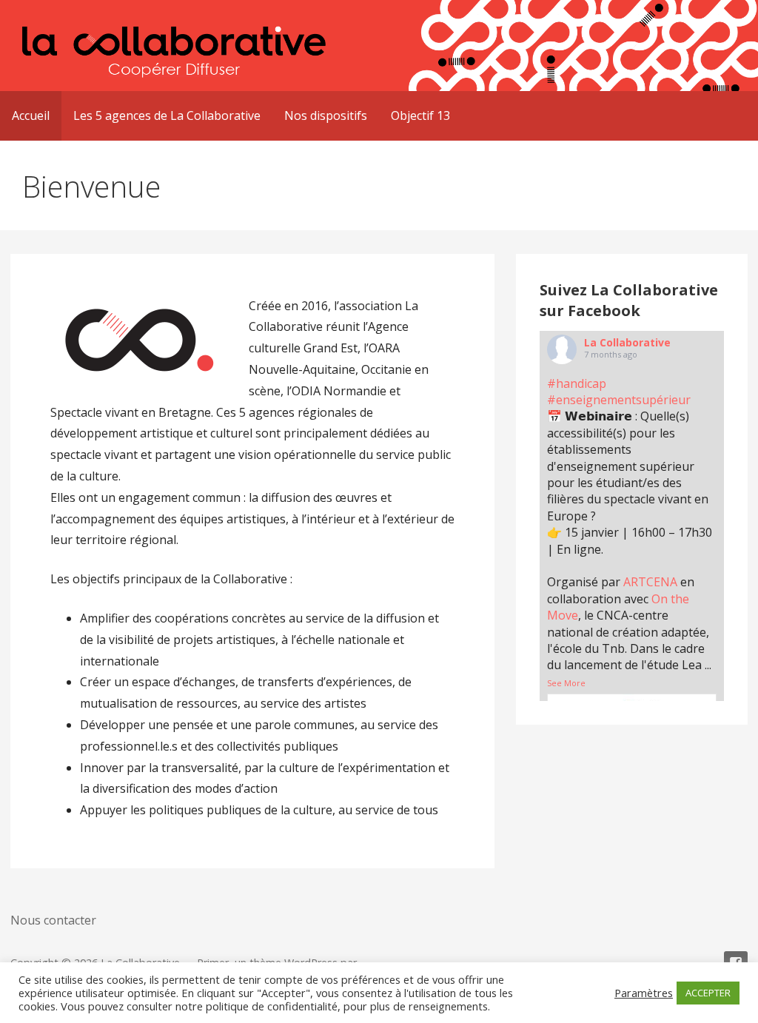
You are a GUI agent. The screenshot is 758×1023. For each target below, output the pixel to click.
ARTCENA (650, 582)
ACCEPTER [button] (708, 992)
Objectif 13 (420, 115)
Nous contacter (53, 920)
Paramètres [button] (643, 992)
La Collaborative (627, 342)
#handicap (576, 383)
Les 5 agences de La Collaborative (167, 115)
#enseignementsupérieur (619, 400)
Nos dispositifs (325, 115)
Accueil (31, 115)
